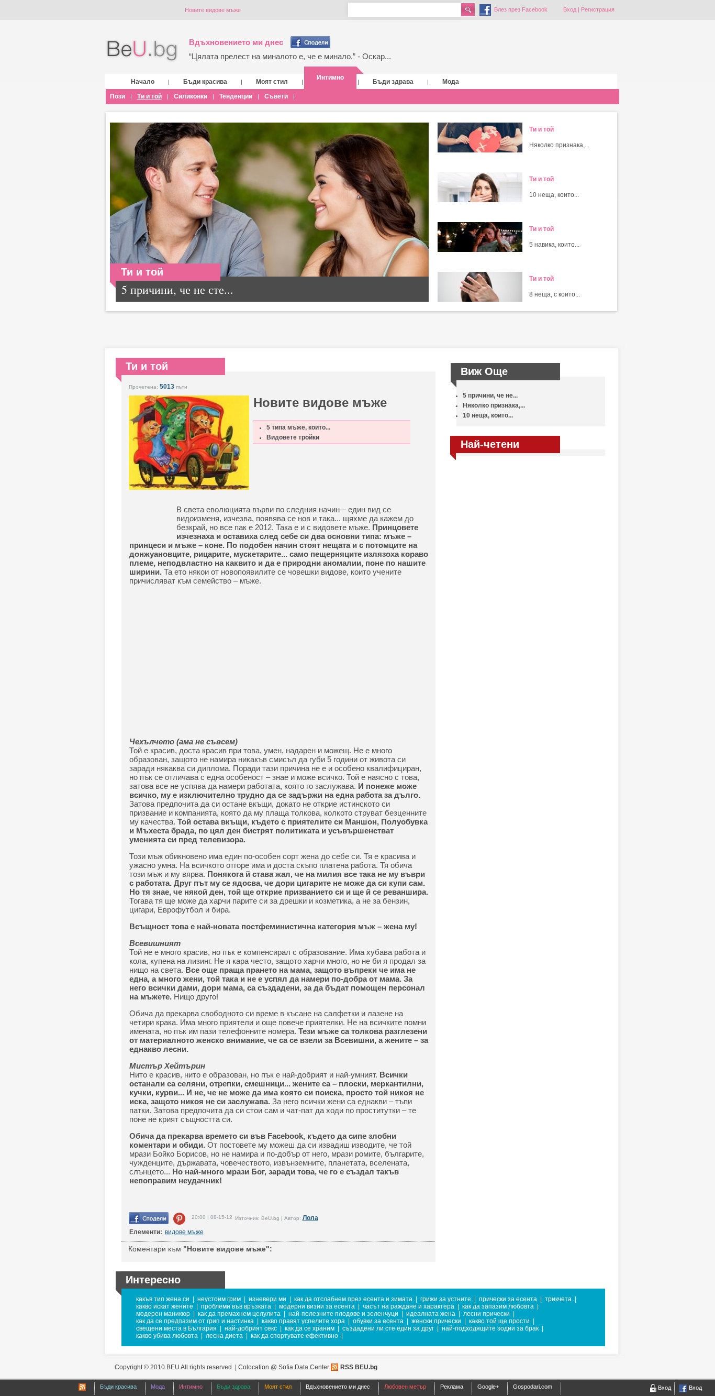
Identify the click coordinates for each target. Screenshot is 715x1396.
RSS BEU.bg (358, 1367)
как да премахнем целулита (239, 1313)
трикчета (558, 1299)
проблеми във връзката (236, 1306)
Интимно (330, 77)
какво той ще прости (499, 1321)
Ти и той (149, 96)
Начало (142, 81)
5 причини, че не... (490, 395)
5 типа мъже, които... (298, 427)
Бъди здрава (393, 81)
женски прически (436, 1321)
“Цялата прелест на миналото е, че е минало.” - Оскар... (290, 56)
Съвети (276, 96)
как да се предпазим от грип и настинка (195, 1321)
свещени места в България (176, 1328)
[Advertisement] (210, 661)
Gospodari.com (532, 1386)
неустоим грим (219, 1299)
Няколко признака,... (559, 145)
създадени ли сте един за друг (388, 1328)
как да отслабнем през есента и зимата (353, 1299)
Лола (310, 1218)
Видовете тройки (292, 437)
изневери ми (267, 1299)
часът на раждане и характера (408, 1306)
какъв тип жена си (162, 1299)
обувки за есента (378, 1321)
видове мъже (184, 1232)
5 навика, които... (554, 244)
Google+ (488, 1386)
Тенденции (235, 96)
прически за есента (508, 1299)
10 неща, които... (554, 195)
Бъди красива (205, 81)
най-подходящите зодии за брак (490, 1328)
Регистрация (598, 9)
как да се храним (309, 1328)
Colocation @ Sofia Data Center (283, 1367)
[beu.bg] (142, 51)
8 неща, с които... (554, 294)
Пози (117, 96)
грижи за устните (445, 1299)
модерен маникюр (163, 1313)
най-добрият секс (251, 1328)
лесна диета (224, 1335)
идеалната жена (430, 1313)
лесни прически (486, 1313)
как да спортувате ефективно (294, 1335)
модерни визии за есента (317, 1306)
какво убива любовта (167, 1335)
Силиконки (190, 96)
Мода (450, 81)
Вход (569, 9)
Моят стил (272, 81)
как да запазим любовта (498, 1306)
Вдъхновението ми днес (236, 42)
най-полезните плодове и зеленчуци (343, 1313)
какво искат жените (164, 1306)
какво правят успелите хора (303, 1321)
